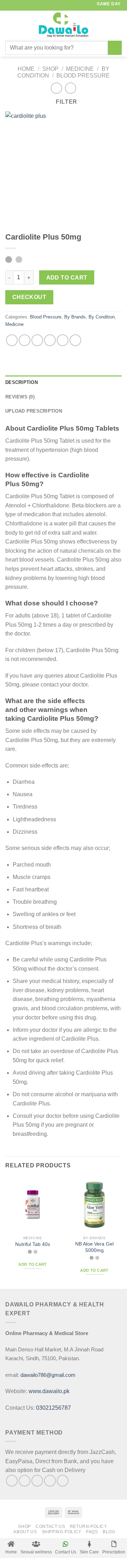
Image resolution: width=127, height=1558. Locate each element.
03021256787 (53, 1408)
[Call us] (62, 1481)
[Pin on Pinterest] (62, 340)
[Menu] (9, 24)
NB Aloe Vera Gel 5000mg (94, 1247)
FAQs (92, 1531)
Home (26, 69)
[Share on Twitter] (37, 340)
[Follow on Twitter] (37, 1481)
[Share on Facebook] (24, 340)
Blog (109, 1531)
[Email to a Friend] (50, 340)
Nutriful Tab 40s (32, 1244)
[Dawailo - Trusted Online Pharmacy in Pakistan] (63, 25)
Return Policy (88, 1526)
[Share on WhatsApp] (12, 340)
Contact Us (50, 1526)
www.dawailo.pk (48, 1391)
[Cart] (118, 25)
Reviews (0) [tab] (20, 396)
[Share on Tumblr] (75, 340)
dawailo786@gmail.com (47, 1375)
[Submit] (115, 47)
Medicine (80, 69)
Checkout (29, 297)
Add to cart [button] (32, 1264)
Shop (50, 69)
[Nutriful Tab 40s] (32, 1204)
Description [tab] (21, 382)
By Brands (75, 317)
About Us (25, 1531)
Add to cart (66, 278)
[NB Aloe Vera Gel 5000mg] (94, 1204)
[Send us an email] (50, 1481)
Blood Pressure (83, 76)
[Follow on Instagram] (24, 1481)
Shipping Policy (61, 1531)
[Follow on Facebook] (12, 1481)
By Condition (102, 317)
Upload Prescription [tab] (33, 411)
